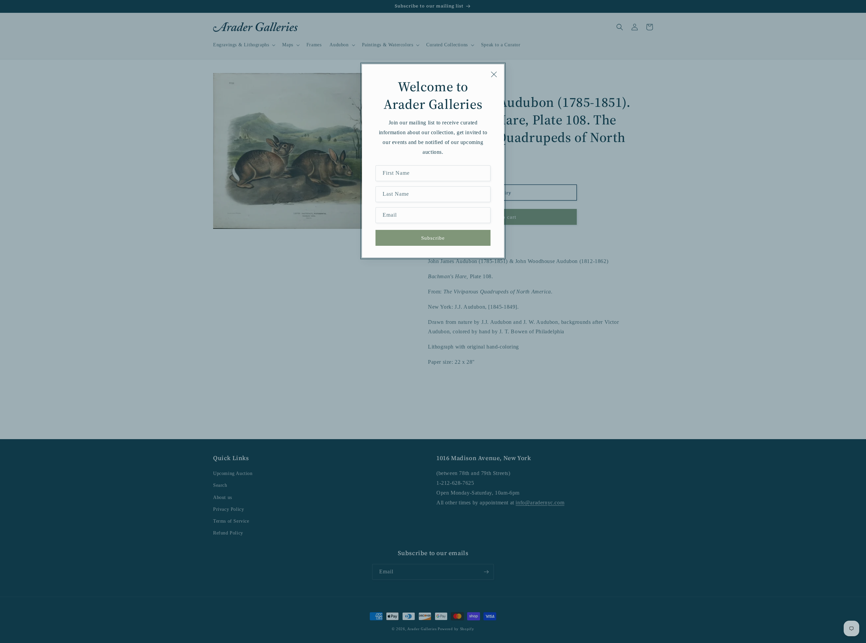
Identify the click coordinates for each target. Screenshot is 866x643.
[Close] (494, 74)
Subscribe (433, 238)
